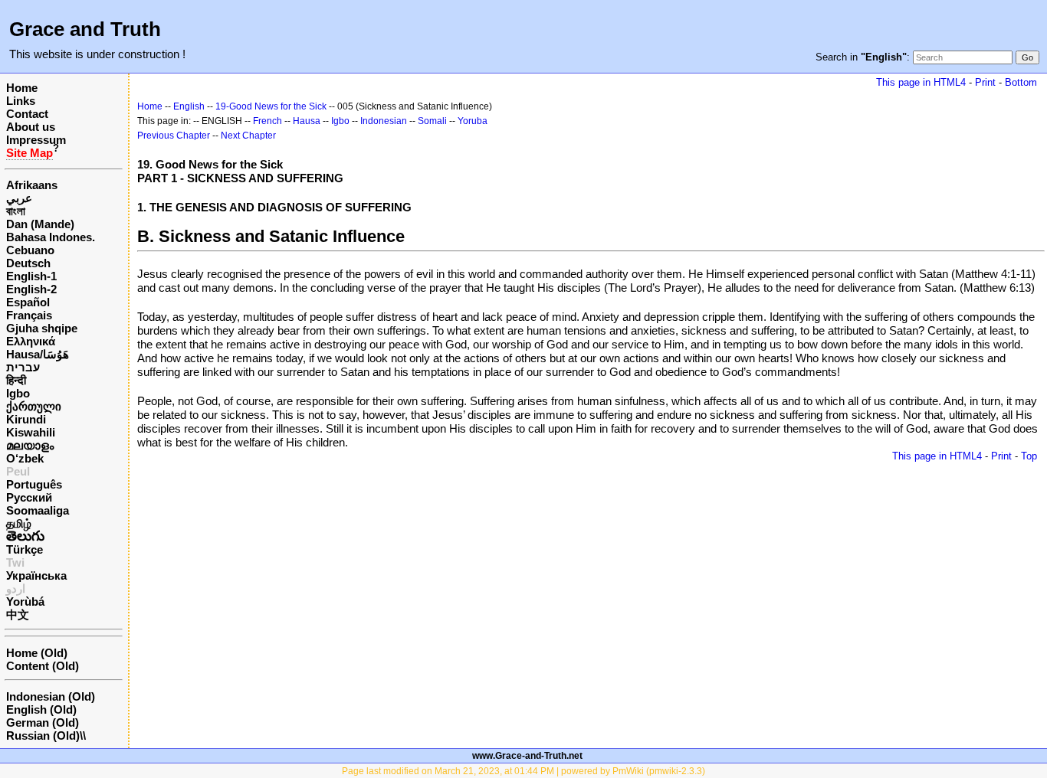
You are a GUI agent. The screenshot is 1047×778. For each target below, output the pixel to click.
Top (1029, 456)
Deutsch (28, 263)
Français (29, 315)
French (267, 121)
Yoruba (472, 121)
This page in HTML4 (921, 82)
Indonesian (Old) (50, 696)
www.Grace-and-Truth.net (527, 755)
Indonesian (383, 121)
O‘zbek (25, 458)
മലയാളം (30, 445)
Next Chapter (248, 135)
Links (20, 100)
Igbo (18, 393)
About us (30, 126)
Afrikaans (31, 184)
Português (34, 484)
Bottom (1021, 82)
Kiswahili (30, 432)
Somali (432, 121)
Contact (27, 113)
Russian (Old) (43, 735)
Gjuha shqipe (41, 328)
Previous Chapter (173, 135)
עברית (23, 367)
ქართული (33, 406)
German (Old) (42, 722)
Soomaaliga (37, 510)
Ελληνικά (30, 341)
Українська (36, 575)
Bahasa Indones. (50, 237)
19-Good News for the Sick (271, 106)
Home (22, 87)
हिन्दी (16, 380)
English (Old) (41, 709)
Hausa (306, 121)
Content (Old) (42, 665)
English (189, 106)
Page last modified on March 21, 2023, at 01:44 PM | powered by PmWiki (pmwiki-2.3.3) (523, 771)
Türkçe (24, 549)
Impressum (36, 139)
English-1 (31, 276)
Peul (18, 471)
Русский (29, 497)
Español (28, 302)
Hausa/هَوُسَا (37, 354)
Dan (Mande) (40, 223)
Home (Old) (36, 652)
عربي (19, 197)
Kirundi (26, 419)
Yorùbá (25, 601)
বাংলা (15, 210)
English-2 (31, 289)
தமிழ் (18, 523)
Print (985, 82)
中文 (17, 614)
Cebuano (30, 250)
